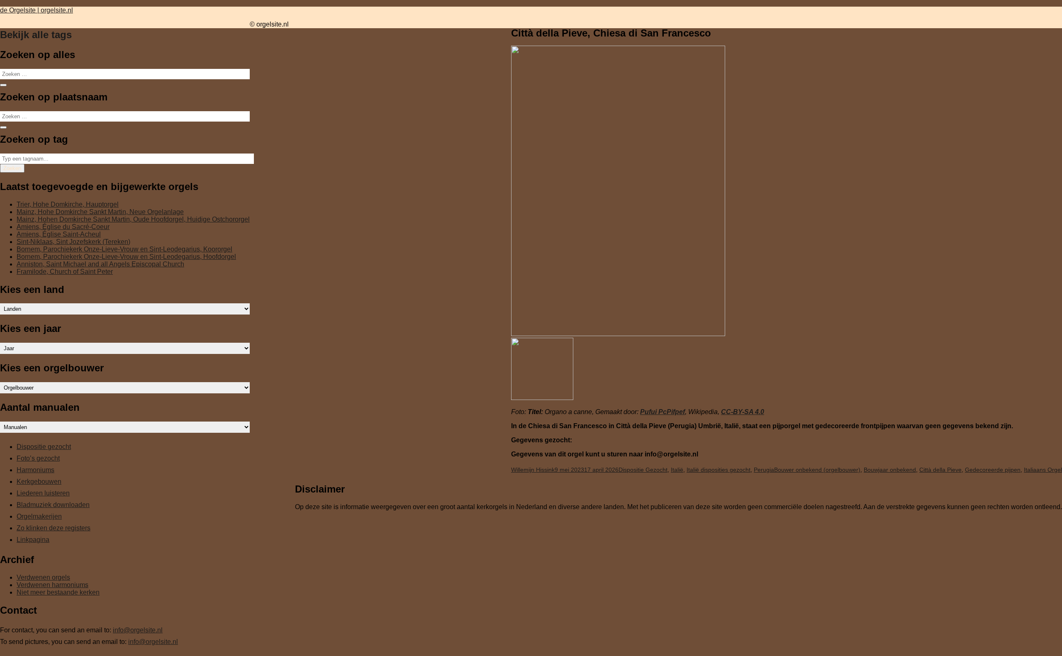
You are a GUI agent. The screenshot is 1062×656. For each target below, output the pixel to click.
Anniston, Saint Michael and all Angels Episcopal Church (100, 264)
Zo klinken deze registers (53, 528)
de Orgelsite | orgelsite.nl (36, 10)
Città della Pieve (940, 469)
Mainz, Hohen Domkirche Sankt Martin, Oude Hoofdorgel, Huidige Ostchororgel (133, 219)
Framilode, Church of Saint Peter (65, 271)
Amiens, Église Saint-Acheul (59, 234)
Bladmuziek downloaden (53, 504)
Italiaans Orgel (1043, 469)
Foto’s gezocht (38, 458)
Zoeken (12, 168)
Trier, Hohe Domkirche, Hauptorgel (68, 204)
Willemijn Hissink (533, 469)
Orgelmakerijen (39, 516)
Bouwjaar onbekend (890, 469)
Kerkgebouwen (39, 481)
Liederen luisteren (43, 493)
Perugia (764, 469)
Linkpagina (33, 539)
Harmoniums (35, 469)
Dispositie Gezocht (643, 469)
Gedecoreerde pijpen (993, 469)
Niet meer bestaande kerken (58, 592)
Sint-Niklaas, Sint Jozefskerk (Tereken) (73, 241)
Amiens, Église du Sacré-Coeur (63, 226)
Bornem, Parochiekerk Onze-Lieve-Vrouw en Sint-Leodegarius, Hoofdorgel (126, 256)
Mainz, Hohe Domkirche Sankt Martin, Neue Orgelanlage (100, 211)
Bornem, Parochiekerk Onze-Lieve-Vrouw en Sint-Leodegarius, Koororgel (124, 249)
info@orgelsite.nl (138, 630)
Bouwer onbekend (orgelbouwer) (817, 469)
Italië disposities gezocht (718, 469)
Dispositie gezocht (44, 446)
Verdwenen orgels (43, 577)
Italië (677, 469)
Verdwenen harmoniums (52, 584)
